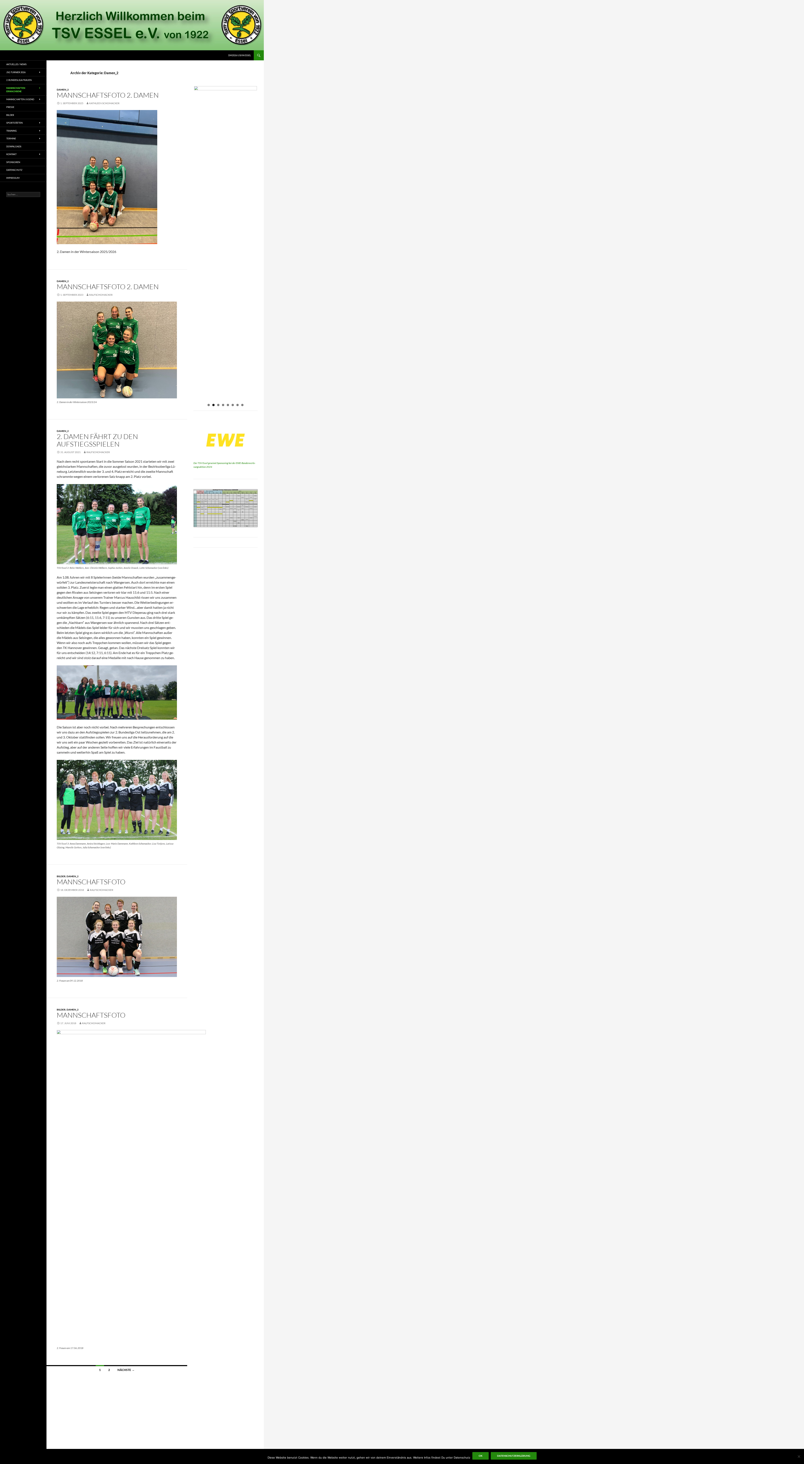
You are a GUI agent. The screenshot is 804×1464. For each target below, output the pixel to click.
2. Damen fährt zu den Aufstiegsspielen (97, 440)
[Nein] (799, 1456)
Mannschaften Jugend (20, 99)
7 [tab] (237, 405)
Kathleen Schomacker (104, 103)
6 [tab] (233, 405)
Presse (10, 107)
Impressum (12, 177)
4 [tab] (223, 405)
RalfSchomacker (101, 294)
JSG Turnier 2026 (16, 72)
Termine (11, 138)
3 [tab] (218, 405)
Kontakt (11, 154)
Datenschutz (14, 169)
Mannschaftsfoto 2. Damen (108, 95)
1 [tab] (208, 405)
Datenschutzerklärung (513, 1455)
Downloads (13, 146)
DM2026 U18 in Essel (239, 55)
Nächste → (126, 1370)
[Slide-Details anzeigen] (225, 91)
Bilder (61, 876)
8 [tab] (242, 405)
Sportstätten (14, 122)
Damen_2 (63, 89)
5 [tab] (228, 405)
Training (11, 130)
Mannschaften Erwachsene (15, 90)
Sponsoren (13, 162)
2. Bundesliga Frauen (19, 80)
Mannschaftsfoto (91, 881)
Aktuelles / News (16, 64)
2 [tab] (213, 405)
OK (480, 1455)
